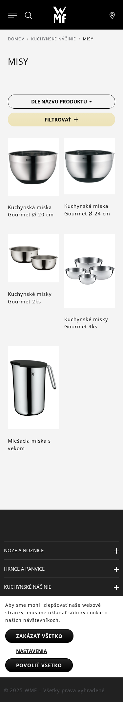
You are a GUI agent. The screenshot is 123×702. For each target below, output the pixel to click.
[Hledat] (29, 15)
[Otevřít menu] (12, 15)
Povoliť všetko (39, 665)
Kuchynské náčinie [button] (27, 586)
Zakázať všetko (39, 636)
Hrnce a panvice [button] (24, 568)
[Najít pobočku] (112, 14)
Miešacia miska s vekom (29, 444)
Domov (16, 39)
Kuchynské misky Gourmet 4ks (86, 323)
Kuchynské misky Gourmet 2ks (30, 298)
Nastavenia (31, 651)
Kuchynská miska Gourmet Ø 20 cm (31, 211)
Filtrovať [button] (58, 119)
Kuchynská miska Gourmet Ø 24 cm (87, 210)
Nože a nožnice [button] (24, 550)
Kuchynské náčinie (53, 39)
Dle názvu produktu (59, 101)
